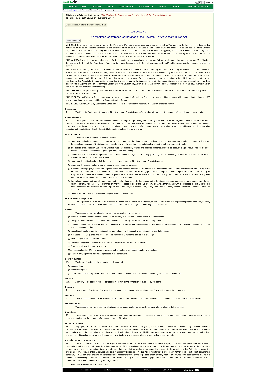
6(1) (67, 262)
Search (95, 6)
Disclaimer (108, 370)
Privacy (147, 370)
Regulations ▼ (126, 6)
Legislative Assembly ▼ (197, 6)
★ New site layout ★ (72, 10)
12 (67, 343)
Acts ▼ (110, 6)
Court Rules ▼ (146, 6)
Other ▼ (176, 6)
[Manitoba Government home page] (191, 370)
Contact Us (167, 370)
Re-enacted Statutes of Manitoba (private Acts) (98, 10)
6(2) (67, 282)
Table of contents (73, 41)
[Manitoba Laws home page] (63, 10)
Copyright (128, 370)
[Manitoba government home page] (70, 2)
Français (209, 2)
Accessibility (86, 370)
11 (67, 326)
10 (67, 315)
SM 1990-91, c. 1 (86, 18)
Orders (162, 6)
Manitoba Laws (76, 6)
